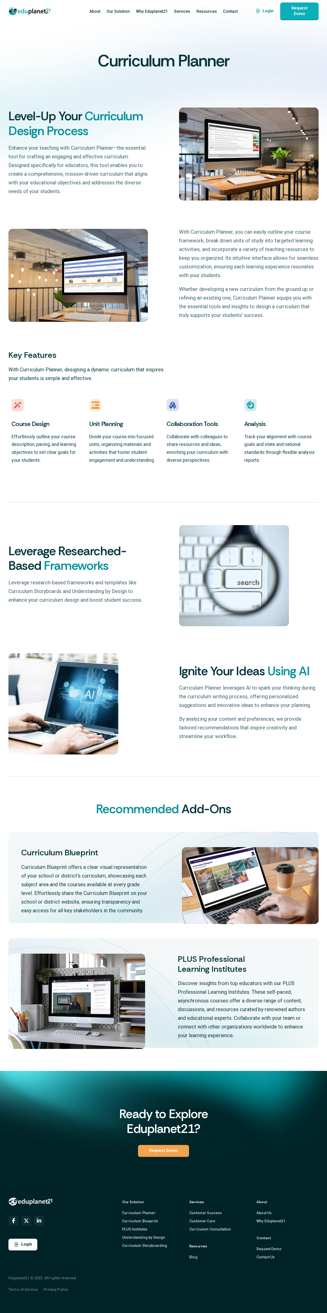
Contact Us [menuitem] (265, 1257)
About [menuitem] (94, 11)
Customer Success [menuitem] (205, 1213)
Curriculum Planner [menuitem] (139, 1213)
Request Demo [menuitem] (269, 1249)
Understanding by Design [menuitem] (143, 1237)
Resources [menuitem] (206, 11)
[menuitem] (13, 1221)
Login (268, 10)
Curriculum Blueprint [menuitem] (140, 1221)
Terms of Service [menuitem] (23, 1289)
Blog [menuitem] (193, 1257)
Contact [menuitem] (230, 11)
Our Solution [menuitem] (118, 11)
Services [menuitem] (182, 11)
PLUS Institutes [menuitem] (134, 1229)
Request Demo (299, 11)
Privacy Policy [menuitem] (56, 1289)
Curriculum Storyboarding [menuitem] (144, 1246)
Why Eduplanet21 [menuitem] (152, 11)
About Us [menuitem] (264, 1213)
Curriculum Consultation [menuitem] (210, 1229)
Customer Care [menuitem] (202, 1221)
